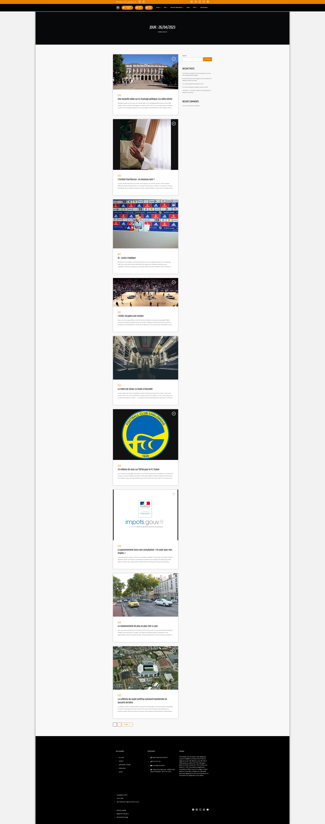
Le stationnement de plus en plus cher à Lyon (138, 626)
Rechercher (184, 56)
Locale (119, 95)
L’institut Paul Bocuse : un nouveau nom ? (136, 179)
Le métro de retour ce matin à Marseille (135, 389)
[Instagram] (197, 810)
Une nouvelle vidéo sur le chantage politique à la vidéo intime (145, 99)
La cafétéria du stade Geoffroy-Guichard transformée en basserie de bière (142, 700)
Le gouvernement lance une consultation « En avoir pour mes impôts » (145, 551)
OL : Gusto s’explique (127, 258)
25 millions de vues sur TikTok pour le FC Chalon (138, 469)
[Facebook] (193, 810)
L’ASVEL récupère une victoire (131, 316)
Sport (119, 254)
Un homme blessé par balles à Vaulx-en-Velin (195, 87)
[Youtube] (208, 810)
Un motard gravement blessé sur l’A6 (192, 84)
